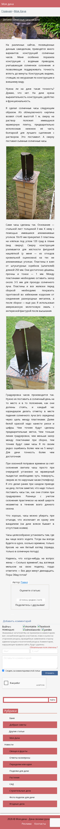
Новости (8, 744)
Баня (12, 718)
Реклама (26, 823)
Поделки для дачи (19, 770)
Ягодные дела (16, 803)
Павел (24, 582)
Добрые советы (17, 724)
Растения (14, 777)
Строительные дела (20, 790)
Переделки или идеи (20, 764)
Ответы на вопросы (19, 757)
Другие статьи (16, 731)
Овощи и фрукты (18, 751)
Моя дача (7, 4)
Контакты (40, 823)
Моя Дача (14, 737)
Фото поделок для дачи (22, 797)
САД (11, 784)
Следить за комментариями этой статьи (23, 671)
